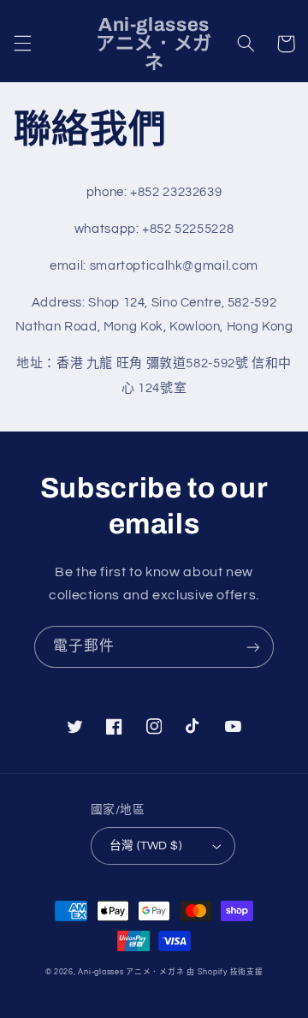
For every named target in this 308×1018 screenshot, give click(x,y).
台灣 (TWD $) (145, 846)
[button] (22, 43)
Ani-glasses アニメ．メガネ (131, 972)
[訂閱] (253, 647)
